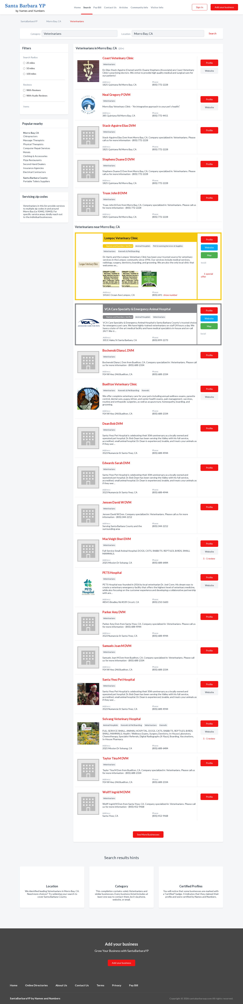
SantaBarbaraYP (29, 21)
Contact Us (110, 7)
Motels (26, 152)
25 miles (30, 62)
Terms (100, 985)
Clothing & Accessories (35, 156)
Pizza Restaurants (32, 160)
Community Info (139, 7)
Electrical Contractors (34, 172)
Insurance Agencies (33, 168)
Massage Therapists (33, 140)
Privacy (116, 985)
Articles (123, 7)
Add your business (224, 7)
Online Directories (36, 985)
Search (87, 7)
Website (209, 70)
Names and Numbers (47, 998)
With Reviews (33, 90)
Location (126, 33)
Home (77, 7)
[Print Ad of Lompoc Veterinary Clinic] (111, 278)
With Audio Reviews (36, 95)
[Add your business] (121, 958)
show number (170, 295)
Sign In (199, 7)
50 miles (30, 68)
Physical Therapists (33, 144)
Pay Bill (97, 7)
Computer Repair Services (36, 148)
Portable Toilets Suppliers (36, 181)
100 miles (31, 73)
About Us (61, 985)
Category (35, 33)
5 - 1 (209, 558)
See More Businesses (148, 834)
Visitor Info (157, 7)
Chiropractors (30, 136)
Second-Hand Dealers (34, 164)
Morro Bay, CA (53, 21)
